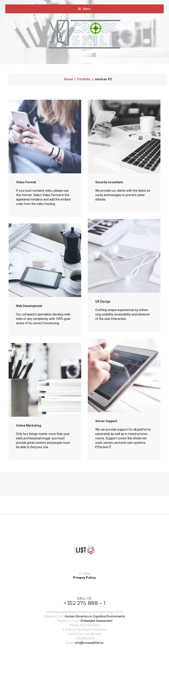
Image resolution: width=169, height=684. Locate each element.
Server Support (106, 421)
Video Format (26, 182)
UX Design (102, 301)
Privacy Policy (84, 577)
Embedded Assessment (96, 620)
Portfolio (83, 79)
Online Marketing (28, 425)
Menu (87, 9)
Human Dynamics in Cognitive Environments (94, 616)
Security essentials (109, 182)
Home (68, 79)
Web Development (29, 306)
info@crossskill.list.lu (89, 643)
